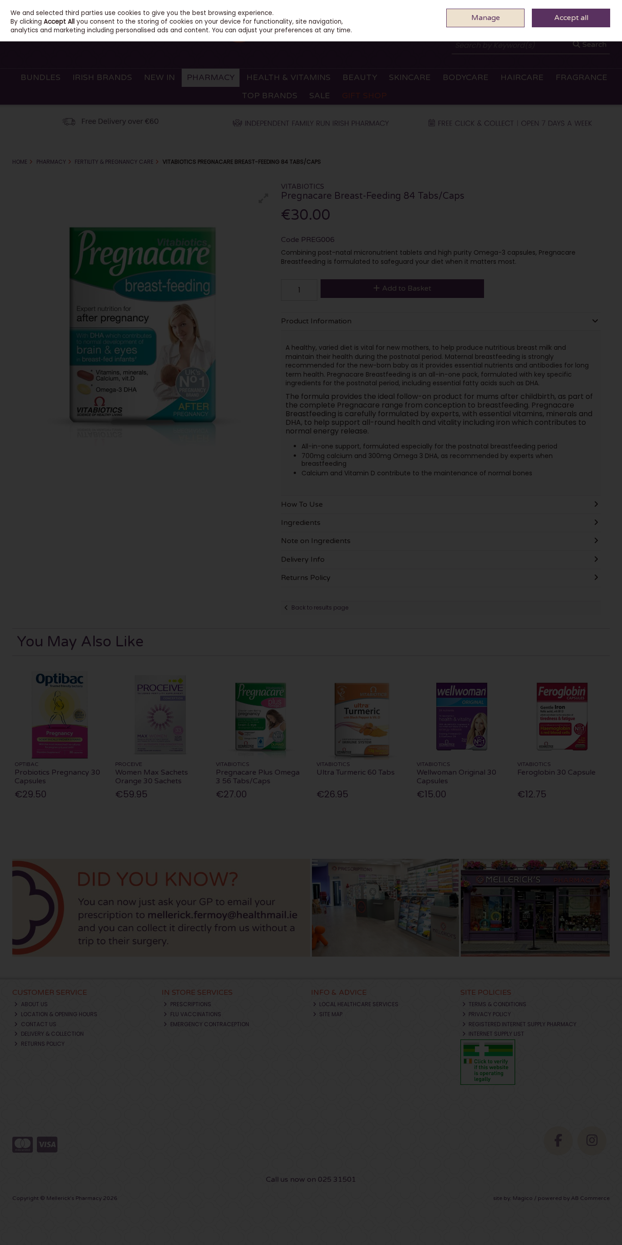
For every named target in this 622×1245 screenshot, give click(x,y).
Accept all (571, 17)
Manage (485, 17)
